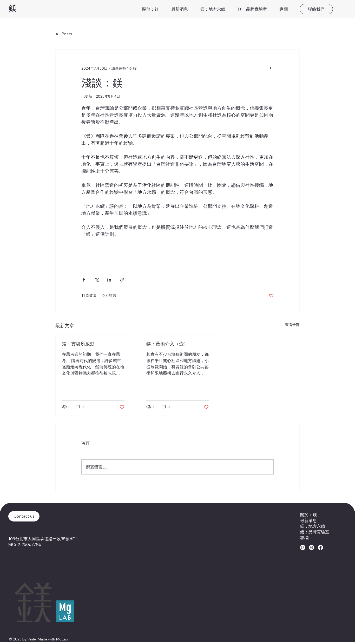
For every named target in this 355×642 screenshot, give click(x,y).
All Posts (63, 33)
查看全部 (292, 324)
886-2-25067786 (24, 544)
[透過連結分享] (122, 279)
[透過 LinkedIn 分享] (109, 279)
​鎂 (12, 7)
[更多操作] (270, 68)
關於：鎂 (308, 514)
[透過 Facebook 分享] (83, 279)
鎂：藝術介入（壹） (167, 344)
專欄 (304, 537)
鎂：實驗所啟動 (78, 344)
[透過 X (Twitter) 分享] (96, 279)
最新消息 (308, 520)
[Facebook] (320, 547)
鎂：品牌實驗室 (314, 531)
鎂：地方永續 (312, 526)
